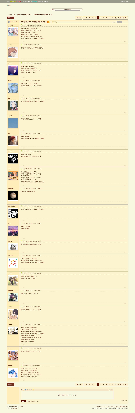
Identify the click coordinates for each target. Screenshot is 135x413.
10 (112, 17)
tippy (9, 223)
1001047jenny (11, 151)
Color (24, 390)
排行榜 (30, 1)
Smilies (33, 390)
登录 (127, 1)
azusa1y (10, 306)
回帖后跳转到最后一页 (33, 401)
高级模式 (110, 389)
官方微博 (18, 1)
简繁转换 (34, 1)
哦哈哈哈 (10, 365)
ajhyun (9, 168)
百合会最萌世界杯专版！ (26, 14)
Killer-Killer (10, 255)
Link (27, 390)
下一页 (124, 17)
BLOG (23, 1)
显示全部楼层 (38, 25)
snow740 (10, 241)
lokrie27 (10, 273)
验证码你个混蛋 (11, 206)
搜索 (53, 9)
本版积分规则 (124, 400)
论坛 (8, 1)
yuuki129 (10, 115)
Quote (29, 390)
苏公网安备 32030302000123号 (121, 406)
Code (31, 390)
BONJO (9, 80)
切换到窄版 (40, 1)
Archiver (98, 406)
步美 (9, 98)
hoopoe (10, 44)
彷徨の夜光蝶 (16, 21)
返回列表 (79, 17)
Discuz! (14, 406)
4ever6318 (10, 25)
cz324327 (10, 324)
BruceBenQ (10, 188)
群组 (26, 1)
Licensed (21, 406)
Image (25, 390)
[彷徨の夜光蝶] (9, 21)
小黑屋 (107, 406)
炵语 (9, 133)
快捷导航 (46, 1)
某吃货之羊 (10, 290)
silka (9, 348)
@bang (27, 28)
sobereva (10, 63)
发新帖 (10, 17)
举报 (125, 41)
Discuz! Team (14, 408)
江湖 (14, 14)
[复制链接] (54, 22)
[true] (81, 10)
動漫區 (18, 14)
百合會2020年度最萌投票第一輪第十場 (42, 14)
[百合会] (9, 5)
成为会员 (123, 1)
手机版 (103, 406)
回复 (24, 41)
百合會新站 (13, 1)
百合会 (7, 14)
